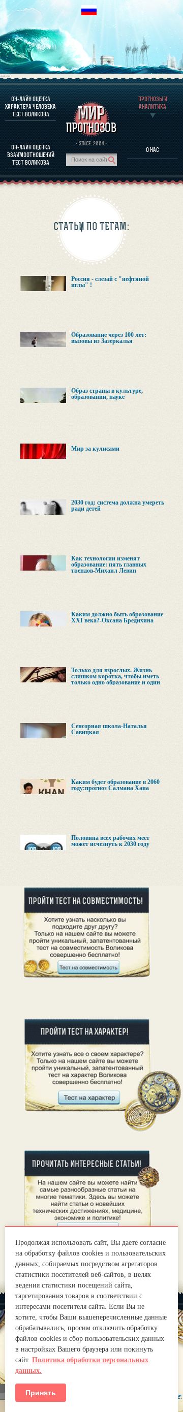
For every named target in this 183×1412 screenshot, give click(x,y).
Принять (40, 1393)
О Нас (152, 149)
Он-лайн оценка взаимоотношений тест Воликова (30, 154)
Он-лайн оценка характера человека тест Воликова (30, 106)
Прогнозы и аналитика (152, 102)
